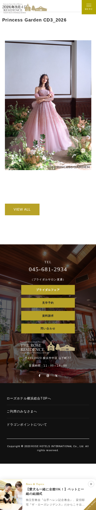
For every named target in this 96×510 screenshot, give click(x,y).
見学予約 (48, 302)
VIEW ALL (22, 209)
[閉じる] (91, 484)
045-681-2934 (48, 269)
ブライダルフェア (48, 289)
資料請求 (48, 315)
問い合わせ (48, 328)
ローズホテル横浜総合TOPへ (29, 398)
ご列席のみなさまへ (22, 411)
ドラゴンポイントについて (27, 424)
